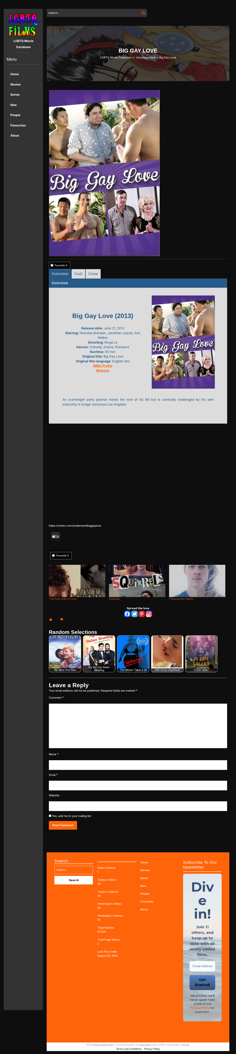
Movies (15, 84)
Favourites (18, 125)
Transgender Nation (181, 598)
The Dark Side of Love (63, 598)
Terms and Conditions (129, 1048)
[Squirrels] (137, 581)
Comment (56, 697)
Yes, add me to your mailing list (71, 816)
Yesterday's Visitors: (110, 915)
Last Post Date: (107, 951)
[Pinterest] (141, 614)
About (14, 135)
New (13, 105)
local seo (185, 1045)
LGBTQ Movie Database (115, 57)
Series (15, 94)
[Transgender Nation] (197, 581)
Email (53, 775)
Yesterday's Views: (110, 903)
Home (14, 74)
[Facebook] (127, 614)
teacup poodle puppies (103, 1045)
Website (54, 795)
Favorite (61, 265)
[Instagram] (149, 614)
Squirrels (114, 598)
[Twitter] (134, 614)
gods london (145, 1045)
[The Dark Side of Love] (77, 581)
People (15, 115)
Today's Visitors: (108, 891)
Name (54, 754)
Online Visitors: (107, 867)
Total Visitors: (106, 927)
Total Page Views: (109, 939)
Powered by (54, 550)
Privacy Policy (199, 1008)
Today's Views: (107, 879)
